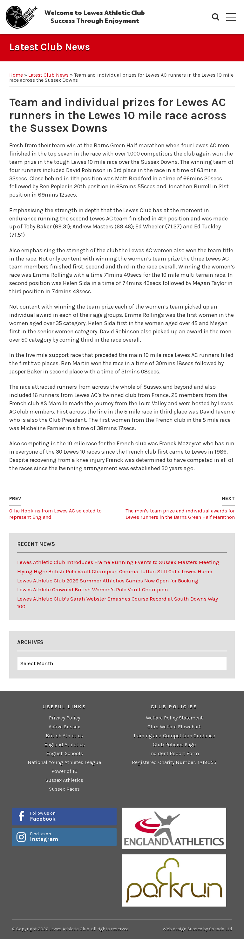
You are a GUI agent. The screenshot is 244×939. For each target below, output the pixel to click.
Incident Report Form (174, 753)
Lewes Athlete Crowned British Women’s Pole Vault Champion (92, 589)
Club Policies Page (174, 744)
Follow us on (43, 816)
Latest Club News (48, 75)
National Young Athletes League (64, 762)
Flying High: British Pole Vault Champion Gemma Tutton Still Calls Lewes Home (114, 571)
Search (215, 17)
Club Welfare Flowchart (174, 727)
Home (16, 75)
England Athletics (64, 744)
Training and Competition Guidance (174, 736)
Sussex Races (64, 789)
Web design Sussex (182, 929)
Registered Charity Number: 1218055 (174, 762)
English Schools (64, 753)
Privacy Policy (64, 718)
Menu (231, 17)
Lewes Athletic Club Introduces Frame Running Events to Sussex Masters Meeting (118, 562)
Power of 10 (64, 771)
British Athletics (64, 736)
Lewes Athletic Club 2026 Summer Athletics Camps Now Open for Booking (107, 580)
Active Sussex (64, 727)
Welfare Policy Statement (174, 718)
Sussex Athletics (64, 780)
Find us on (44, 837)
